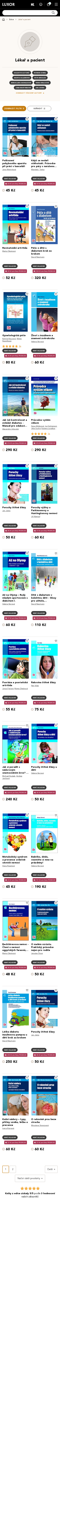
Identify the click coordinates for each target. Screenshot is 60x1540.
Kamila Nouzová (9, 338)
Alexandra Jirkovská (10, 429)
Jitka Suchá (36, 428)
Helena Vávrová (37, 341)
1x (49, 433)
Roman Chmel (40, 73)
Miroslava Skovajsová (21, 83)
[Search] (53, 12)
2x (20, 346)
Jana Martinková (23, 88)
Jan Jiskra (40, 88)
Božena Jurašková (49, 428)
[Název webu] (8, 4)
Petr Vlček (35, 685)
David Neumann (37, 257)
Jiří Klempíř (35, 516)
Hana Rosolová (8, 866)
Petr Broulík (40, 78)
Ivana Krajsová (42, 83)
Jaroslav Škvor (37, 953)
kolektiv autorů (21, 73)
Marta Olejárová (21, 78)
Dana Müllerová (37, 426)
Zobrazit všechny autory (29, 93)
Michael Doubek (8, 776)
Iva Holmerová (51, 426)
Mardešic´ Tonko (37, 169)
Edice (11, 19)
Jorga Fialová (8, 688)
